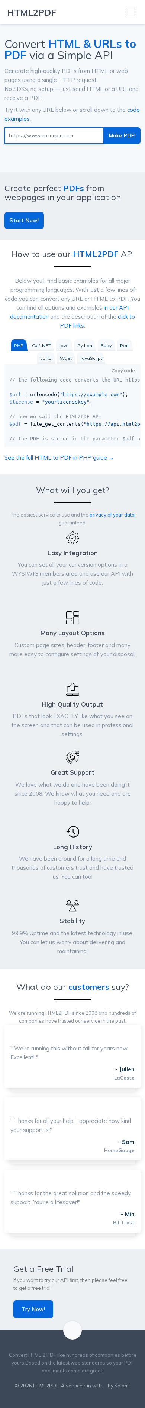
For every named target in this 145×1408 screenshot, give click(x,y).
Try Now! (33, 1309)
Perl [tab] (124, 345)
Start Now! (24, 220)
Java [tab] (64, 345)
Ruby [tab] (106, 345)
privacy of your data (112, 515)
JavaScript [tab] (91, 358)
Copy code (123, 370)
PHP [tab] (18, 345)
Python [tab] (84, 345)
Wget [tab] (66, 358)
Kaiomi (122, 1386)
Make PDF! (122, 135)
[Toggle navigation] (130, 12)
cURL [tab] (45, 358)
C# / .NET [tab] (41, 345)
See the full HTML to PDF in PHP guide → (59, 457)
